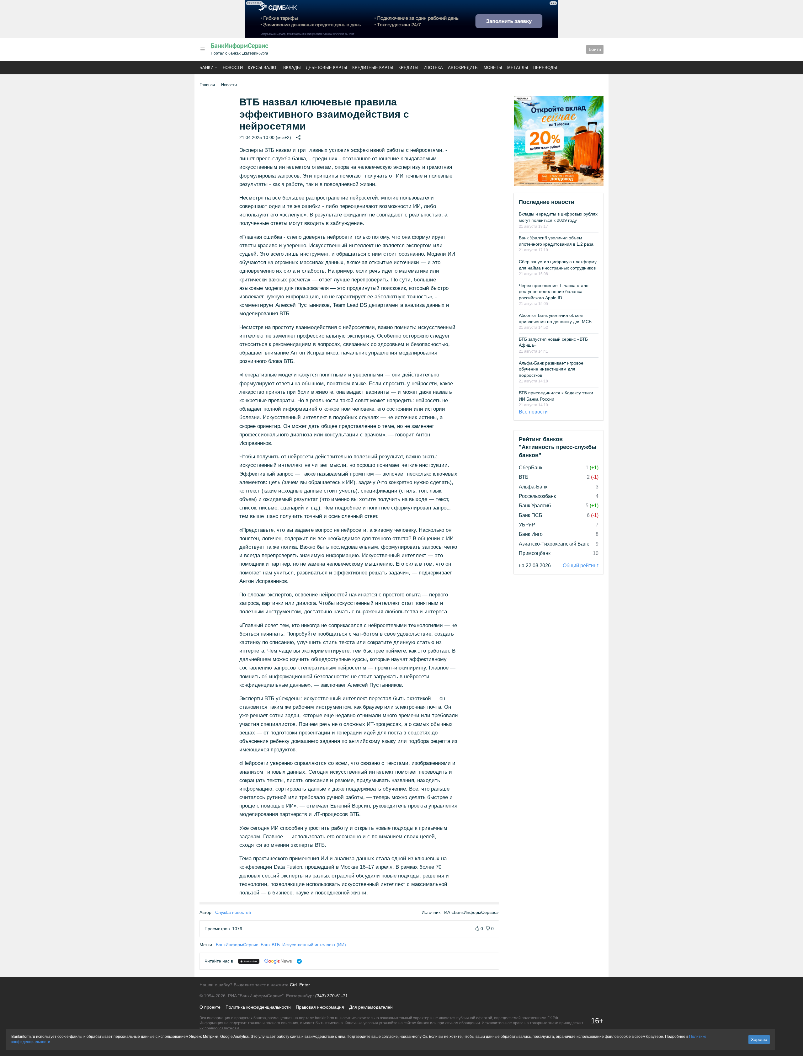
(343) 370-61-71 (331, 995)
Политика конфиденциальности (258, 1007)
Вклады (292, 67)
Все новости (533, 411)
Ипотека (433, 67)
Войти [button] (595, 49)
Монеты (493, 67)
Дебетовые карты (326, 67)
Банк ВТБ (270, 944)
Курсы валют (263, 67)
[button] (202, 49)
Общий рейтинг (580, 565)
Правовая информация (320, 1007)
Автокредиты (463, 67)
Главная (207, 85)
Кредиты (408, 67)
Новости (233, 67)
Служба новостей (233, 912)
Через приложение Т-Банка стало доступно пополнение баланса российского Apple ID (553, 291)
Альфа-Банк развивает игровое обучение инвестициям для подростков (551, 369)
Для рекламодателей (371, 1007)
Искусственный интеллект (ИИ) (314, 944)
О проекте (210, 1007)
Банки (206, 67)
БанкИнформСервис (237, 944)
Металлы (517, 67)
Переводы (545, 67)
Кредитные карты (372, 67)
